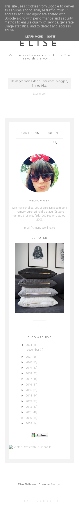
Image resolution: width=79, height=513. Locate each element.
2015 (29, 390)
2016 (29, 384)
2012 (29, 406)
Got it (51, 36)
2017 (29, 378)
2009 (29, 423)
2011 (29, 412)
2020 (29, 362)
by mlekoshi (41, 501)
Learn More (34, 36)
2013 (29, 401)
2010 (29, 418)
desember (33, 349)
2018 (29, 373)
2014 (29, 395)
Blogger (55, 484)
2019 (29, 367)
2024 (29, 344)
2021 (29, 356)
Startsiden (39, 93)
